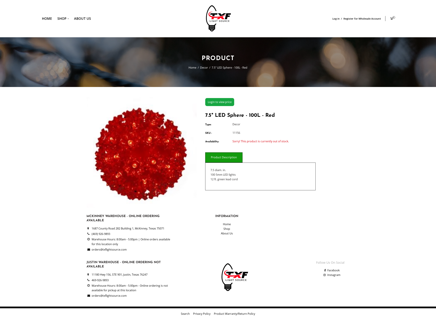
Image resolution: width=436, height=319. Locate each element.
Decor (204, 67)
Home (47, 18)
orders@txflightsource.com (109, 249)
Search (185, 314)
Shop (62, 18)
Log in (336, 18)
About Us (82, 18)
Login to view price (220, 102)
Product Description (224, 157)
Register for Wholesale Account (362, 18)
